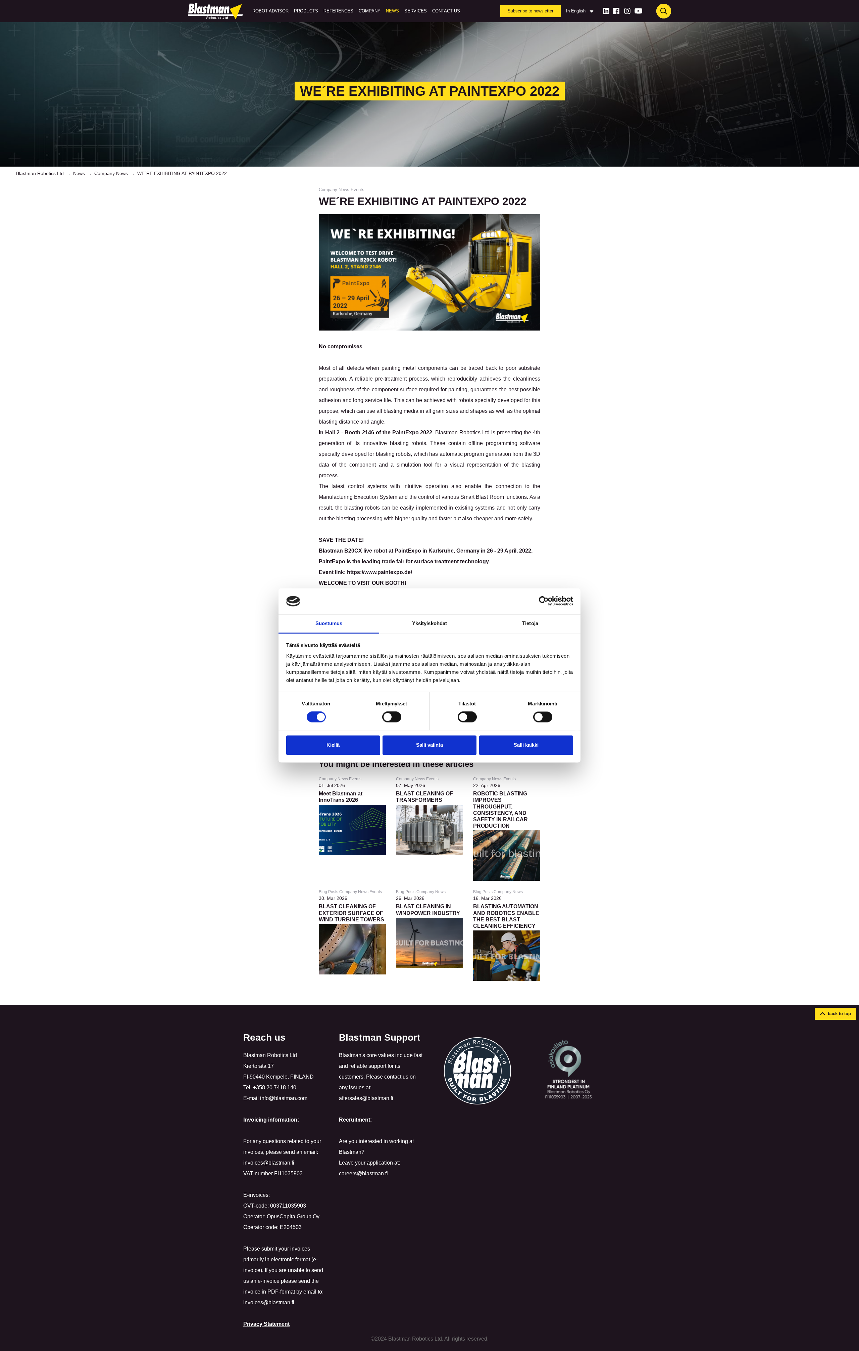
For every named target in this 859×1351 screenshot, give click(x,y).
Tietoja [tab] (530, 623)
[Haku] (663, 11)
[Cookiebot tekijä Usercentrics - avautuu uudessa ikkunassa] (543, 601)
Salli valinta (429, 745)
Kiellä (333, 745)
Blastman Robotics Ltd (40, 173)
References (338, 10)
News (392, 10)
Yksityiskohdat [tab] (429, 623)
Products (306, 10)
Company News (111, 173)
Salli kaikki (526, 745)
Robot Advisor (270, 10)
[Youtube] (638, 10)
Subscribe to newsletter (530, 10)
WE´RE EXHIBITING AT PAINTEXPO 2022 (182, 173)
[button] (835, 1014)
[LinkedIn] (606, 10)
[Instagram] (627, 10)
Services (415, 10)
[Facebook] (616, 10)
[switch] (391, 717)
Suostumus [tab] (329, 623)
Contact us (446, 10)
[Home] (217, 11)
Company (370, 10)
